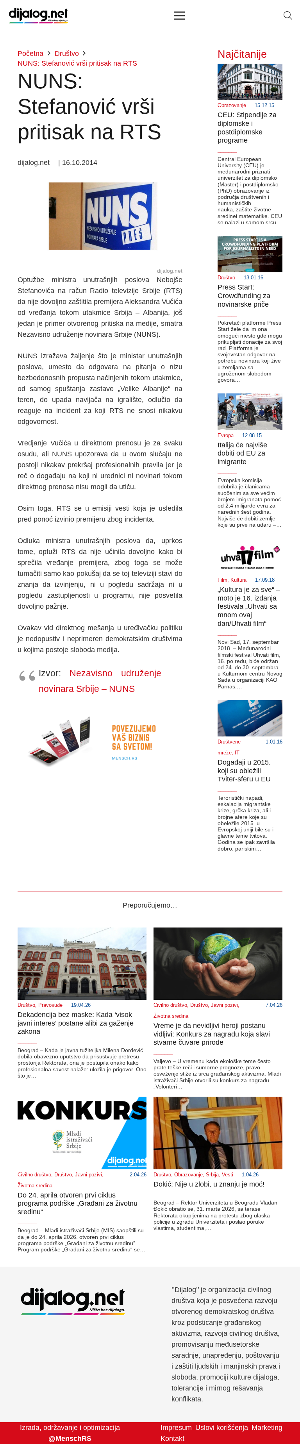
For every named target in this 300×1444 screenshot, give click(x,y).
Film (222, 580)
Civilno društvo (170, 1005)
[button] (288, 15)
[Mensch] (100, 713)
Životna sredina (171, 1016)
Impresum (176, 1427)
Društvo (226, 278)
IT (237, 753)
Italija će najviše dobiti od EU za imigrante (242, 453)
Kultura (238, 580)
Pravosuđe (50, 1005)
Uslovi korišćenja (221, 1427)
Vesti (227, 1175)
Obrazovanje (232, 105)
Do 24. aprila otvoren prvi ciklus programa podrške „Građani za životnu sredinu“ (78, 1203)
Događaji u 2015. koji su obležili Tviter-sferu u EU (244, 770)
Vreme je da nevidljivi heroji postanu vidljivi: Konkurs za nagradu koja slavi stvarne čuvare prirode (212, 1034)
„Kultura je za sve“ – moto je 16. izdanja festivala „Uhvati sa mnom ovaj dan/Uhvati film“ (249, 606)
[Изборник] (179, 15)
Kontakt (172, 1438)
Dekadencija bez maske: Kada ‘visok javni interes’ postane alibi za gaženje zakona (76, 1023)
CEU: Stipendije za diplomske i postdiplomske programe (247, 127)
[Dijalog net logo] (38, 15)
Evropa (226, 435)
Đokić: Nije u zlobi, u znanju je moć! (209, 1184)
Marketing (267, 1427)
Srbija (212, 1175)
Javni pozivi (224, 1005)
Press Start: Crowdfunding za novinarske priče (244, 295)
